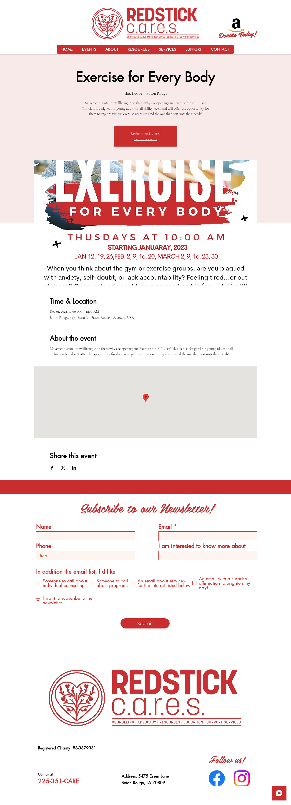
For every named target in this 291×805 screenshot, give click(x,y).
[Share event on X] (63, 468)
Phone (43, 546)
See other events (145, 139)
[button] (112, 49)
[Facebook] (217, 778)
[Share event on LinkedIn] (74, 468)
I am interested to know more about (202, 546)
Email (165, 527)
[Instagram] (242, 778)
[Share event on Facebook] (52, 468)
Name (43, 527)
